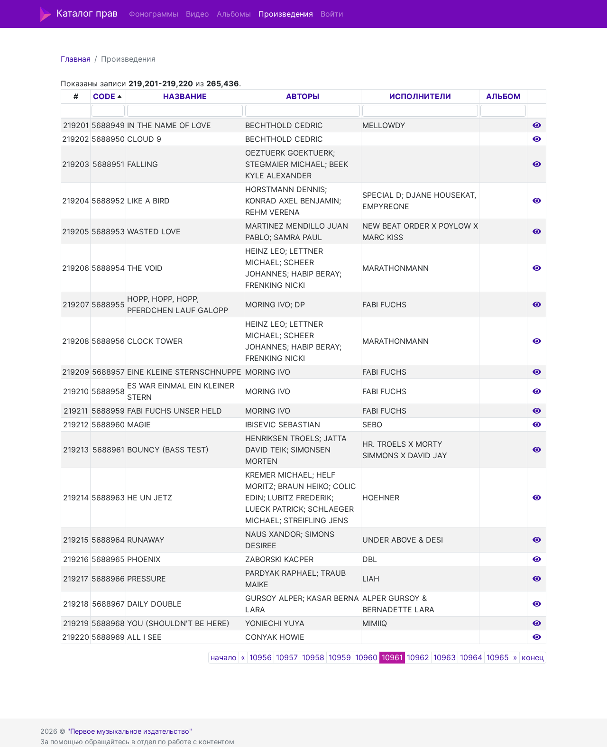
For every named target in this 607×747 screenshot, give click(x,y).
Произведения (285, 13)
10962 (418, 657)
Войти (332, 13)
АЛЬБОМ (503, 96)
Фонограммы (153, 13)
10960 (366, 657)
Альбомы (234, 13)
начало (224, 657)
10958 (313, 657)
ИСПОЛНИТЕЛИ (420, 96)
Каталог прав (87, 13)
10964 (471, 657)
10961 (392, 657)
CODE (104, 96)
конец (533, 657)
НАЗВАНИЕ (185, 96)
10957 (287, 657)
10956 (260, 657)
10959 (340, 657)
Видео (197, 13)
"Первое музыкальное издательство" (129, 731)
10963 (444, 657)
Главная (76, 59)
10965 (498, 657)
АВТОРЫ (302, 96)
